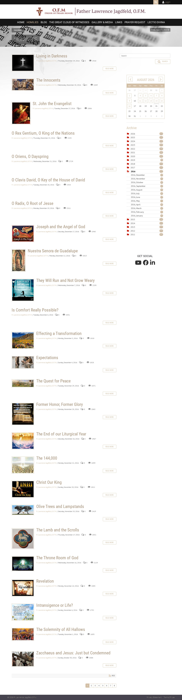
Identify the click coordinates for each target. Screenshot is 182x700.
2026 (133, 133)
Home (20, 22)
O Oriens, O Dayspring (30, 156)
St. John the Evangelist (21, 113)
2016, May (146, 201)
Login (167, 2)
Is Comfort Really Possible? (35, 309)
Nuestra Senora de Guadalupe (18, 260)
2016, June (147, 197)
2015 (133, 219)
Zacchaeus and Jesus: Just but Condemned (23, 659)
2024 (133, 141)
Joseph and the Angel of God (23, 233)
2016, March (147, 208)
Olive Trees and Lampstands (23, 510)
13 (151, 101)
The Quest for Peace (23, 383)
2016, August (147, 190)
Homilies (32, 22)
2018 (133, 164)
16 (129, 106)
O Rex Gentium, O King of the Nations (43, 133)
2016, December (147, 175)
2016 (133, 171)
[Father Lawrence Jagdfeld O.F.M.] (91, 11)
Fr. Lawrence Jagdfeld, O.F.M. (46, 61)
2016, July (147, 193)
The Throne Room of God (23, 563)
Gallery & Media (102, 22)
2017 (133, 167)
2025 (133, 137)
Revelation (23, 588)
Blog (44, 22)
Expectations (23, 362)
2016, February (146, 212)
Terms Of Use (169, 697)
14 (156, 101)
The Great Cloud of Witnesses (69, 22)
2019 (133, 160)
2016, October (147, 182)
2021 (133, 152)
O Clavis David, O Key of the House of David (48, 179)
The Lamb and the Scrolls (23, 538)
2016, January (147, 215)
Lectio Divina (156, 22)
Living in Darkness (23, 62)
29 (146, 90)
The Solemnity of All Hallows (23, 634)
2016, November (147, 178)
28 (140, 90)
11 (140, 101)
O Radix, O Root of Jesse (32, 203)
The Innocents (23, 85)
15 (162, 101)
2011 (133, 234)
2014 (133, 223)
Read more (110, 69)
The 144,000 (23, 465)
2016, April (147, 204)
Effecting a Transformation (23, 340)
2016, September (147, 186)
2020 (133, 156)
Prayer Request (135, 22)
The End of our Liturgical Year (23, 440)
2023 (133, 145)
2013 (133, 227)
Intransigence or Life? (23, 612)
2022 (133, 149)
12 (146, 101)
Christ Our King (23, 489)
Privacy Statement (154, 697)
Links (118, 22)
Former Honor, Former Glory (23, 414)
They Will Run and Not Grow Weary (23, 290)
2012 (133, 231)
